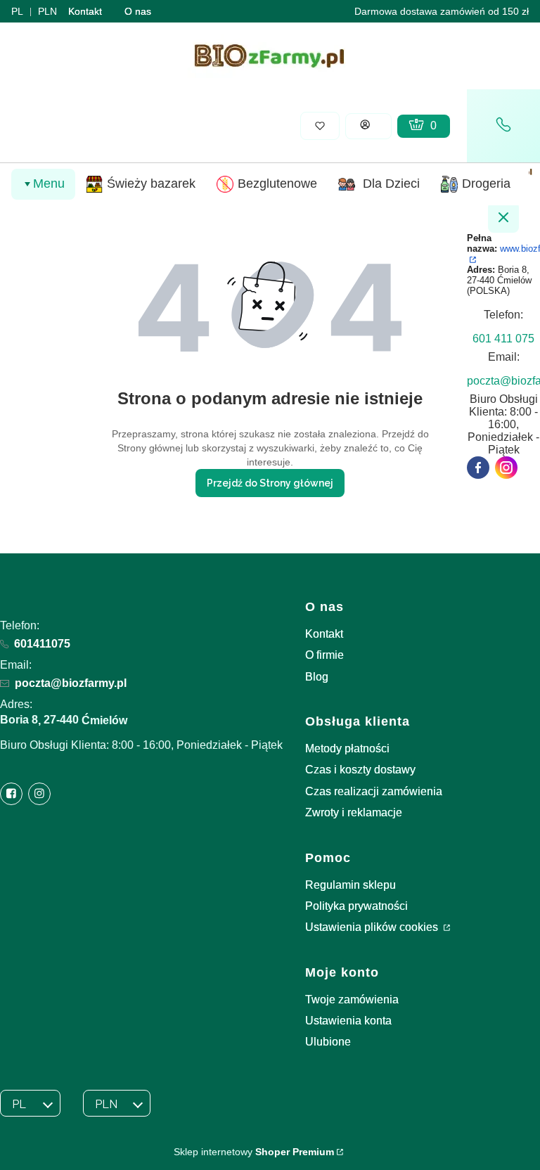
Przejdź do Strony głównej (270, 483)
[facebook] (478, 467)
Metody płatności (347, 748)
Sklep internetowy (254, 1151)
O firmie (324, 655)
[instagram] (506, 467)
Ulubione (328, 1042)
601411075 (42, 644)
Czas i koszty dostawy (360, 770)
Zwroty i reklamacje (353, 812)
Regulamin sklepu (350, 885)
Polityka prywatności (356, 906)
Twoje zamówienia (352, 999)
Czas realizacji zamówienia (373, 791)
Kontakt (85, 11)
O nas (137, 11)
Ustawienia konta (348, 1021)
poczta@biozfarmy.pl (71, 683)
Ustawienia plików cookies (373, 927)
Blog (316, 677)
